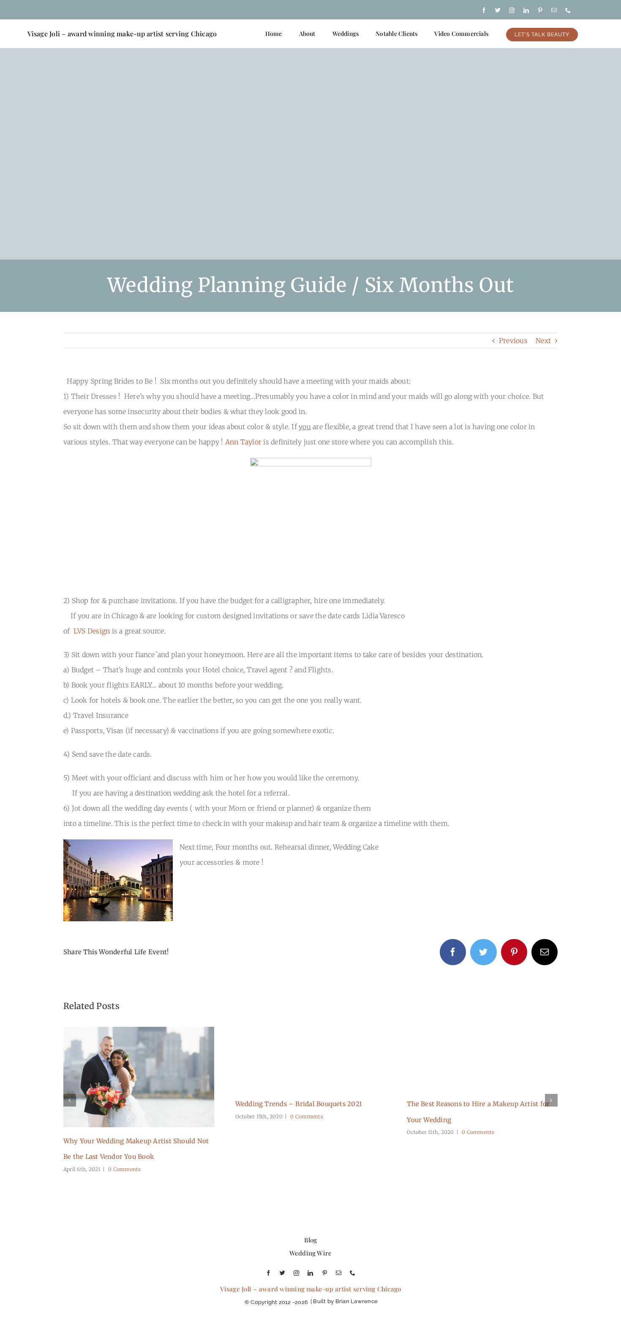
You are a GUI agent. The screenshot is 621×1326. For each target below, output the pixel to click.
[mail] (554, 10)
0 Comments (124, 1169)
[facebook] (484, 10)
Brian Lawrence (356, 1301)
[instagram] (512, 10)
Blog (310, 1240)
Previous (513, 340)
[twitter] (498, 10)
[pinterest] (540, 10)
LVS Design (92, 631)
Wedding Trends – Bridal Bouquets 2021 (298, 1104)
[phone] (568, 10)
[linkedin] (526, 10)
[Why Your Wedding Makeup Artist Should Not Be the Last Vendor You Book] (138, 1031)
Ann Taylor (243, 442)
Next (543, 340)
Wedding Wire (310, 1253)
